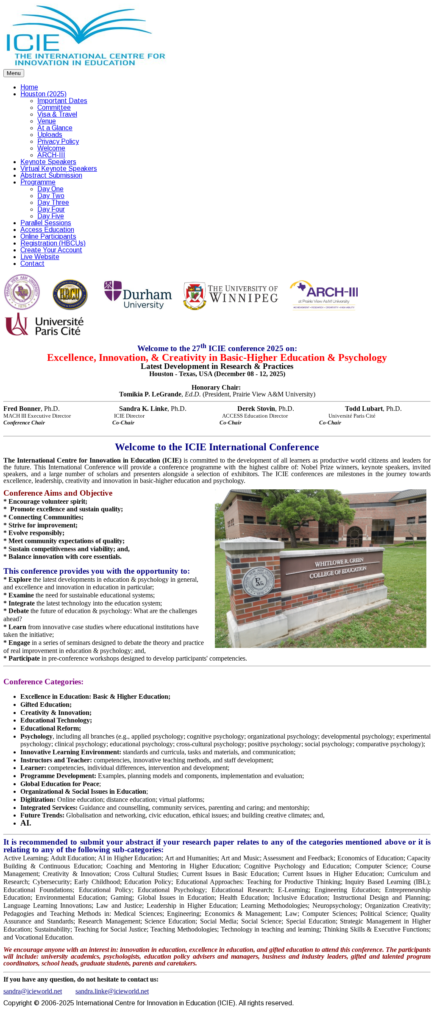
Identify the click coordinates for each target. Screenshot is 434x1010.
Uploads (49, 134)
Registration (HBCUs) (53, 243)
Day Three (53, 202)
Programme (38, 182)
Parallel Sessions (45, 222)
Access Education (47, 229)
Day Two (50, 195)
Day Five (50, 216)
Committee (54, 107)
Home (29, 87)
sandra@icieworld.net (32, 991)
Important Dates (62, 100)
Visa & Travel (57, 114)
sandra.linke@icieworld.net (112, 991)
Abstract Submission (51, 175)
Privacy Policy (58, 141)
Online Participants (48, 236)
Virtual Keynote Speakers (58, 168)
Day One (50, 189)
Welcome (51, 148)
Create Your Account (51, 250)
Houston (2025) (43, 94)
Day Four (51, 209)
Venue (46, 121)
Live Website (39, 256)
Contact (32, 263)
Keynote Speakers (48, 161)
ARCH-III (51, 155)
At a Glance (54, 127)
